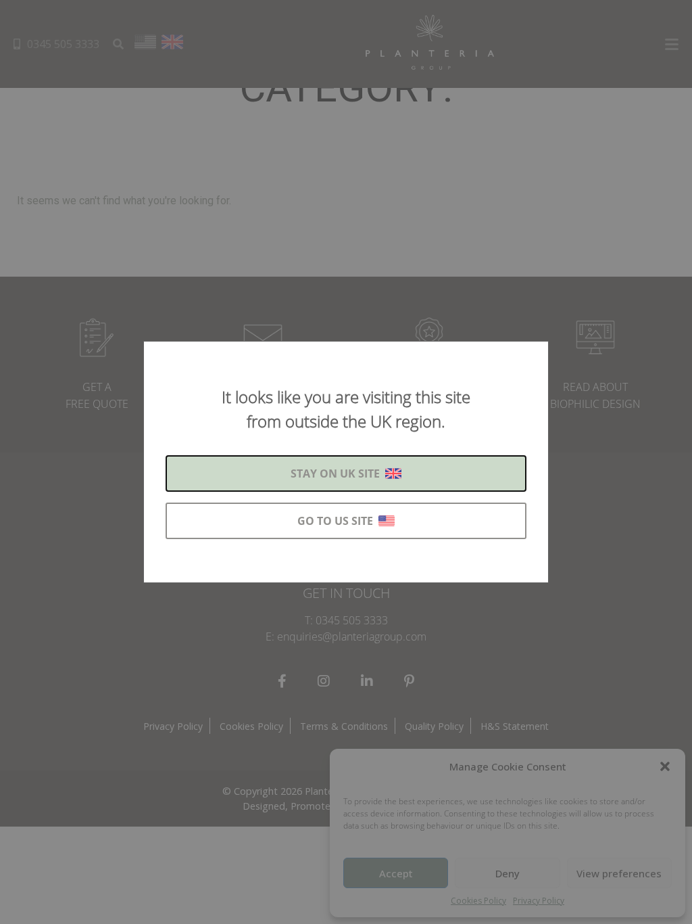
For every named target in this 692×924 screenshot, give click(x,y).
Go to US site (335, 520)
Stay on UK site (335, 473)
